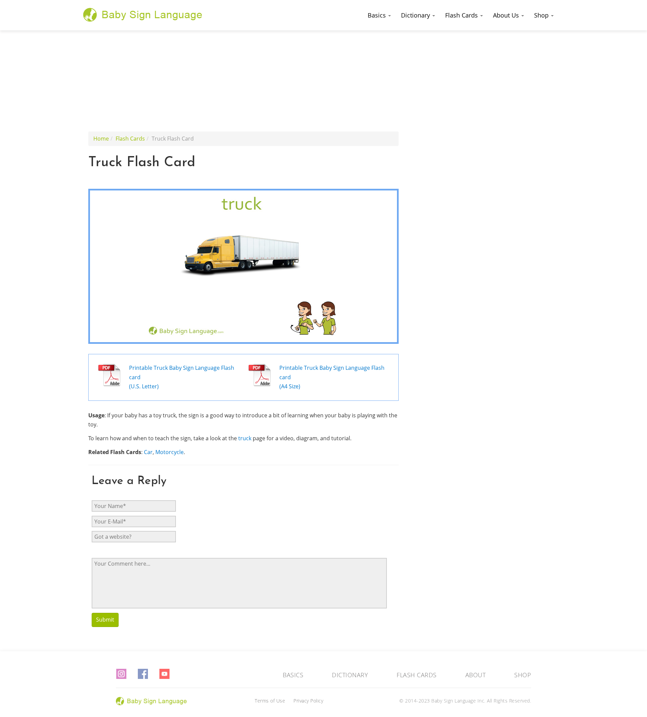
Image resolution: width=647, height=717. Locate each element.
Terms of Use (270, 700)
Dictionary (416, 15)
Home (101, 138)
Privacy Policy (308, 700)
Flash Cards (462, 15)
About (475, 675)
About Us (507, 15)
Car (148, 452)
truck (244, 438)
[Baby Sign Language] (143, 14)
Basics (378, 15)
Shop (542, 15)
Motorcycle (169, 452)
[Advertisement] (323, 81)
